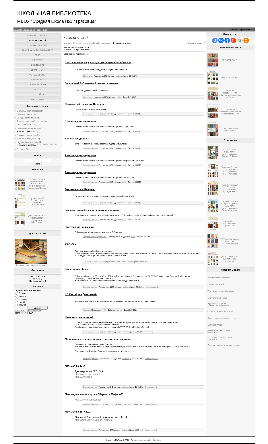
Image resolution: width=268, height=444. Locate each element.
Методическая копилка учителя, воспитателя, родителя (98, 339)
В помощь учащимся (26, 138)
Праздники (87, 310)
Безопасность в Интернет (80, 189)
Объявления (87, 76)
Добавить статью (195, 43)
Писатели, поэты (24, 125)
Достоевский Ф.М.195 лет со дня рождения (230, 258)
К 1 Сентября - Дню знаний (81, 294)
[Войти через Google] (240, 40)
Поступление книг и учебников (94, 237)
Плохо (22, 302)
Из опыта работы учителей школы (223, 345)
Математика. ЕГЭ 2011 (77, 411)
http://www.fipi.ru (83, 376)
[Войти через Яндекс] (233, 40)
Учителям (70, 244)
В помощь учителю (25, 131)
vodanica (119, 76)
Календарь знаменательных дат (222, 318)
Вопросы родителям (77, 138)
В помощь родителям (27, 135)
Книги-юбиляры (214, 325)
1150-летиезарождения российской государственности (230, 111)
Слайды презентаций (26, 118)
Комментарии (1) (152, 287)
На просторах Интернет (28, 142)
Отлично (23, 293)
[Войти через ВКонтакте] (221, 40)
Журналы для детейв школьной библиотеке (218, 304)
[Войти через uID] (214, 40)
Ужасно (22, 305)
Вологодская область (77, 269)
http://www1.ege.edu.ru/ (87, 374)
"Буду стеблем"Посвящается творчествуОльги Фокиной (37, 201)
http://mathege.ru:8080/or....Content (93, 420)
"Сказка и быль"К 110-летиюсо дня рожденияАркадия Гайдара (230, 152)
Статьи (76, 43)
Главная (18, 29)
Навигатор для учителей (79, 317)
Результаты (20, 311)
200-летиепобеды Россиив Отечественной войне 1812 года (230, 94)
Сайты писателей (215, 284)
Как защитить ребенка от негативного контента (92, 210)
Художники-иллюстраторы (29, 128)
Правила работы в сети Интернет (84, 104)
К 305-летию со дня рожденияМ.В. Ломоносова (230, 241)
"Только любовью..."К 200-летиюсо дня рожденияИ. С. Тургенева (230, 170)
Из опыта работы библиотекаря (96, 43)
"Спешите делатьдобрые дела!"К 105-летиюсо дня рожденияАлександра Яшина (37, 183)
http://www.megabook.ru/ (88, 399)
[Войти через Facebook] (227, 40)
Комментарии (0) (151, 332)
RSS (45, 29)
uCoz (159, 440)
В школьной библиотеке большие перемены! (92, 83)
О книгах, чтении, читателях (220, 311)
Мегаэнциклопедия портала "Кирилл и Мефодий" (94, 394)
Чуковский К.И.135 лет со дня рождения (230, 223)
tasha (119, 97)
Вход (39, 29)
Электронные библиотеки (219, 278)
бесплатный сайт (147, 440)
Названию (84, 54)
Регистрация (29, 29)
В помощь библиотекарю (28, 111)
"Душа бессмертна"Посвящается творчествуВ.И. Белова (37, 219)
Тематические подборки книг (30, 121)
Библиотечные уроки (26, 114)
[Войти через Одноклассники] (246, 40)
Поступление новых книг (79, 227)
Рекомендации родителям (80, 121)
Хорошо (22, 296)
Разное (20, 149)
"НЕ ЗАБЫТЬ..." (229, 60)
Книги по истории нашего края (230, 129)
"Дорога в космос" (229, 78)
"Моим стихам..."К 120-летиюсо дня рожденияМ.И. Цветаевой (230, 188)
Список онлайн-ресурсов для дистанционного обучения (98, 62)
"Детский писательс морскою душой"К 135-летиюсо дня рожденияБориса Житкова (229, 205)
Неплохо (23, 299)
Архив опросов (34, 311)
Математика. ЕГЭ (75, 365)
